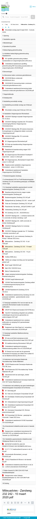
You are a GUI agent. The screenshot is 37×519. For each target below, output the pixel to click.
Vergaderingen (8, 24)
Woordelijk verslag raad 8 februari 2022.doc (18, 110)
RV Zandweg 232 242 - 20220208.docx (17, 212)
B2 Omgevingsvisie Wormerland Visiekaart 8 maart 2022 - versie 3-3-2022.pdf (17, 156)
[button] (33, 17)
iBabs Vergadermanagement (11, 517)
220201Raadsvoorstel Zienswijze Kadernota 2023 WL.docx (17, 365)
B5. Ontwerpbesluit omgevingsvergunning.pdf (19, 402)
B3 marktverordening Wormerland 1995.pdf (18, 343)
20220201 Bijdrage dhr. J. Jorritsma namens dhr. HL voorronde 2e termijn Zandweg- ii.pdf (18, 217)
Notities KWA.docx (11, 257)
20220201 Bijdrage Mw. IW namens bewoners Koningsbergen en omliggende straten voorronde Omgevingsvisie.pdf (17, 131)
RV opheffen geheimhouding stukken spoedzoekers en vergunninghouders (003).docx (17, 59)
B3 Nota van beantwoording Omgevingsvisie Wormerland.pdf (17, 145)
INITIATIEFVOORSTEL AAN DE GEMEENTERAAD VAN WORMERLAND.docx (16, 445)
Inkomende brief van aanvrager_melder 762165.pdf (15, 376)
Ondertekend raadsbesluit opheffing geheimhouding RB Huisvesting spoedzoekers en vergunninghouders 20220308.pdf (17, 66)
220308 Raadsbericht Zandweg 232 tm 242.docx (15, 291)
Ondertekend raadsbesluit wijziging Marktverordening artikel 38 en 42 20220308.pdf (16, 347)
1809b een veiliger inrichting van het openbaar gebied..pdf (17, 261)
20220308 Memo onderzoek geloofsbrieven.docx (12, 79)
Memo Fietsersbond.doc (12, 271)
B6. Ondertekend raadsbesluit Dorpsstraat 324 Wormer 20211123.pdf (17, 406)
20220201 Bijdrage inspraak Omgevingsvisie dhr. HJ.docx (17, 117)
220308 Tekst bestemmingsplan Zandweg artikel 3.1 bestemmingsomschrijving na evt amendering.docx (18, 284)
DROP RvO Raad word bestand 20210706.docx (19, 310)
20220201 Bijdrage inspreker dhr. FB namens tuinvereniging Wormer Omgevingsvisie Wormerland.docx (17, 124)
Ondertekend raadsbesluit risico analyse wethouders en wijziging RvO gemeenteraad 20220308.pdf (16, 322)
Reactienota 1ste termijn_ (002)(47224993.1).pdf (20, 206)
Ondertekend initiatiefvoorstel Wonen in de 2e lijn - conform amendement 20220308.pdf (17, 466)
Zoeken (3, 13)
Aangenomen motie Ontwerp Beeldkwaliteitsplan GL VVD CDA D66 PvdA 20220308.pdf (15, 477)
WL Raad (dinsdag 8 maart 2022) (18, 24)
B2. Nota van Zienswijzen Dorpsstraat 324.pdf (19, 393)
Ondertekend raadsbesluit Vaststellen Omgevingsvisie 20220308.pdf (15, 171)
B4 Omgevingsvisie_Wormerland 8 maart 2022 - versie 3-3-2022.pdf (18, 161)
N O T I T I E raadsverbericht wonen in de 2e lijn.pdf (17, 450)
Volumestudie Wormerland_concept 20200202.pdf (14, 455)
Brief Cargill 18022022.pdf (13, 265)
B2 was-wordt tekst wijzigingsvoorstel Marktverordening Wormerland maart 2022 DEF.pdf (17, 339)
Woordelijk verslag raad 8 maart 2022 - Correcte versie (18, 31)
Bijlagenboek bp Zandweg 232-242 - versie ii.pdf (20, 200)
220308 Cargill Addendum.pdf (14, 279)
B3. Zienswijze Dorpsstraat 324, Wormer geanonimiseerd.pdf (16, 411)
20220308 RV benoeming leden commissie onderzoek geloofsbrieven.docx (17, 84)
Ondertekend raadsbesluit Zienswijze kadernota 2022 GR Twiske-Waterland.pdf (18, 381)
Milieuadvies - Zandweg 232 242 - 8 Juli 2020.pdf (16, 242)
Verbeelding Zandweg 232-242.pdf (15, 209)
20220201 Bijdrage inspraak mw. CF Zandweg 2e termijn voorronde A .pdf (18, 232)
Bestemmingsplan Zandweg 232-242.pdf (17, 197)
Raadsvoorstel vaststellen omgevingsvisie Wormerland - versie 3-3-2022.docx (16, 166)
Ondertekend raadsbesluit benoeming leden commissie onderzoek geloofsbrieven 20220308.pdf (18, 89)
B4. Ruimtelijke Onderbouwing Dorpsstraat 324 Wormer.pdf (18, 398)
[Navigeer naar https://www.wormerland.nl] (5, 6)
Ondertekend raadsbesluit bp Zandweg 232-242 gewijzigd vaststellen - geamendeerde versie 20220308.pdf (18, 297)
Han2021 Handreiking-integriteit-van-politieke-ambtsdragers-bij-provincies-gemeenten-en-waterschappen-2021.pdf (17, 315)
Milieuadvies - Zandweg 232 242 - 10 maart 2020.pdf (17, 247)
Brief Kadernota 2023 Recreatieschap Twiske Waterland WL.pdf (17, 370)
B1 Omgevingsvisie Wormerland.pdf (16, 141)
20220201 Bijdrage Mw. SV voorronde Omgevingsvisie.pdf (15, 137)
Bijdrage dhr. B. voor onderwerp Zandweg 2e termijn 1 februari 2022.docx (17, 237)
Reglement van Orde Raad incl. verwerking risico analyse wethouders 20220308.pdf (16, 328)
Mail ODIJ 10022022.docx (13, 268)
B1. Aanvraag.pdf (10, 390)
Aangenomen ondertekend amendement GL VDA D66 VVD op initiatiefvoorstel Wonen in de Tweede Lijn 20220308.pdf (17, 433)
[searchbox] (15, 17)
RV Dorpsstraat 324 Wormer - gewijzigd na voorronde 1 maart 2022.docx (16, 416)
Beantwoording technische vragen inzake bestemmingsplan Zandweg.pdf (16, 193)
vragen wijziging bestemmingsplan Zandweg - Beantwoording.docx (17, 275)
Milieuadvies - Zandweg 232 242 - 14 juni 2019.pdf (16, 253)
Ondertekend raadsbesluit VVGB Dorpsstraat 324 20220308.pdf (17, 421)
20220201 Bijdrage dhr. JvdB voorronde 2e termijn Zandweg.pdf (16, 222)
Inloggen (26, 517)
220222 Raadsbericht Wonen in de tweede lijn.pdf (16, 460)
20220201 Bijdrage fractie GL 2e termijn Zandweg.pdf (15, 227)
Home (3, 24)
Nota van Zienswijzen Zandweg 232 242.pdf (18, 203)
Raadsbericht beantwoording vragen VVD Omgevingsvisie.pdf (16, 150)
